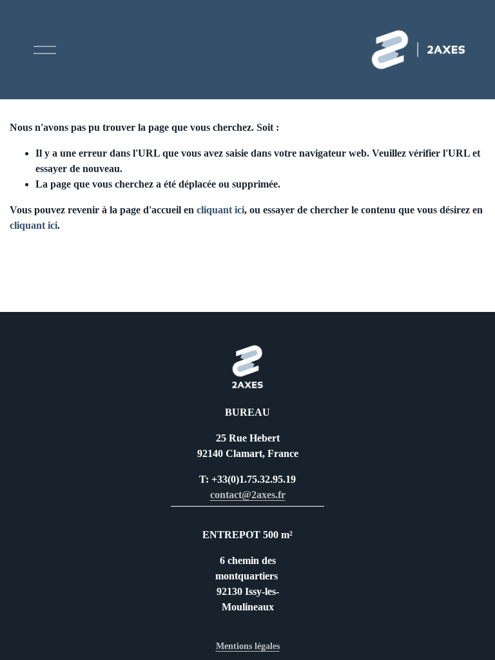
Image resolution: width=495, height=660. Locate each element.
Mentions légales (248, 646)
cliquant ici (220, 209)
